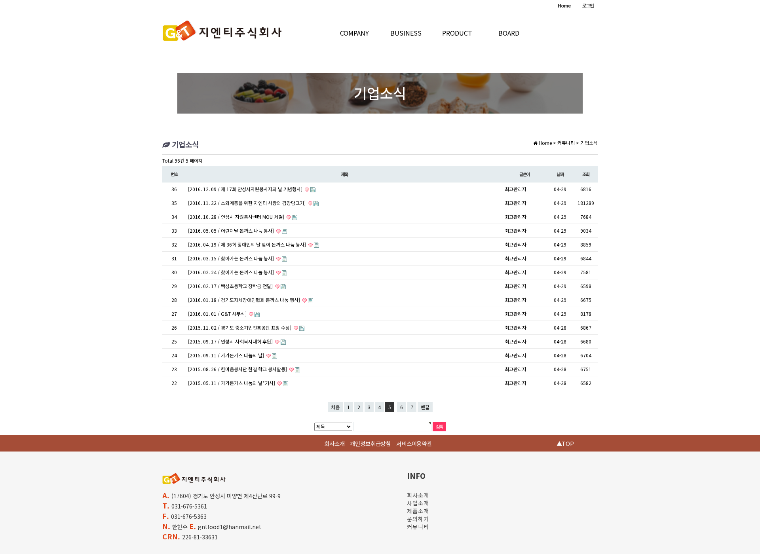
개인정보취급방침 (370, 443)
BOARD (508, 33)
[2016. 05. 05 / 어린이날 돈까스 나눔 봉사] (231, 230)
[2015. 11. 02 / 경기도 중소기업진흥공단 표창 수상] (240, 327)
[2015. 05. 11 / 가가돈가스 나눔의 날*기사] (232, 382)
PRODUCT (457, 33)
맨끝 (425, 407)
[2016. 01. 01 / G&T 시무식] (218, 313)
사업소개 (418, 503)
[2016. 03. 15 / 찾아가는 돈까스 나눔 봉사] (231, 258)
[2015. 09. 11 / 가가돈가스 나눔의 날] (226, 355)
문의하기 (418, 519)
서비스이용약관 (414, 443)
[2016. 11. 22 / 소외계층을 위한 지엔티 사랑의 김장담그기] (247, 202)
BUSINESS (406, 33)
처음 (335, 407)
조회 (585, 174)
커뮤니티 (418, 527)
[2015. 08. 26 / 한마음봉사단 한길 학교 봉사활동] (238, 369)
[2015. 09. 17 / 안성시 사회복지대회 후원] (231, 341)
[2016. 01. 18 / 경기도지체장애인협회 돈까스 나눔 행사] (244, 299)
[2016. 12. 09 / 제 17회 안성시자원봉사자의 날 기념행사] (246, 189)
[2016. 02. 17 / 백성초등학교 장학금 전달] (231, 286)
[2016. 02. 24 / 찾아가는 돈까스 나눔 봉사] (231, 272)
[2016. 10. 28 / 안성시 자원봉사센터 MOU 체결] (236, 216)
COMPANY (354, 33)
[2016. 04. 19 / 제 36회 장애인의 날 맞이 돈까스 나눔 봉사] (247, 244)
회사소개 (334, 443)
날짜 (560, 174)
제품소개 (418, 511)
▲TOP (565, 443)
